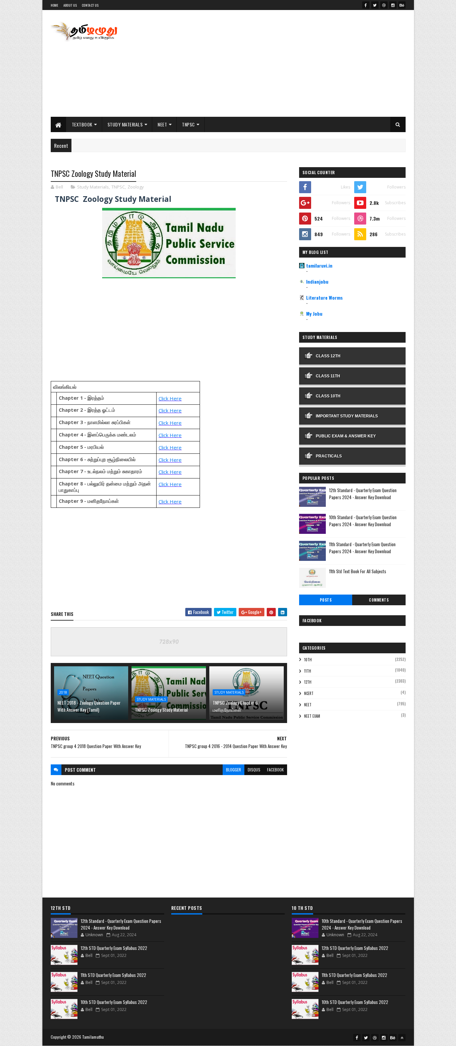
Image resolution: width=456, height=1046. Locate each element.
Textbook (82, 124)
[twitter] (375, 5)
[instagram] (393, 5)
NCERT (308, 693)
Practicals (329, 456)
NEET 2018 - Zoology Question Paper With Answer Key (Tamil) (89, 706)
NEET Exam (312, 716)
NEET (162, 124)
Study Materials (125, 124)
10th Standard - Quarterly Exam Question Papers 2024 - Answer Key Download (363, 521)
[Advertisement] (284, 63)
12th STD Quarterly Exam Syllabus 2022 (114, 948)
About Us (70, 5)
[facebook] (366, 5)
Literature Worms (324, 297)
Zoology (136, 187)
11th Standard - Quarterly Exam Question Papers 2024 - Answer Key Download (362, 548)
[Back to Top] (402, 1037)
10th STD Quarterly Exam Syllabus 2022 (114, 1002)
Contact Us (90, 5)
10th (308, 659)
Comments (379, 600)
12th (307, 682)
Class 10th (328, 396)
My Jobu (314, 313)
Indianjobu (317, 281)
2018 (63, 692)
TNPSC (188, 124)
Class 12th (328, 356)
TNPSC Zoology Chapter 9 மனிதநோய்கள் (235, 706)
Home (54, 5)
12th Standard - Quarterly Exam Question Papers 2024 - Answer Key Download (363, 493)
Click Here (170, 398)
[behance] (402, 5)
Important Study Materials (347, 416)
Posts (326, 600)
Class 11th (328, 376)
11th (307, 671)
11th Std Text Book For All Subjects (357, 571)
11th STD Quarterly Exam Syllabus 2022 (113, 975)
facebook (275, 769)
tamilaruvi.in (319, 265)
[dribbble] (384, 5)
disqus (254, 769)
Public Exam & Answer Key (346, 436)
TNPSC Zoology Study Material (161, 709)
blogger (233, 769)
